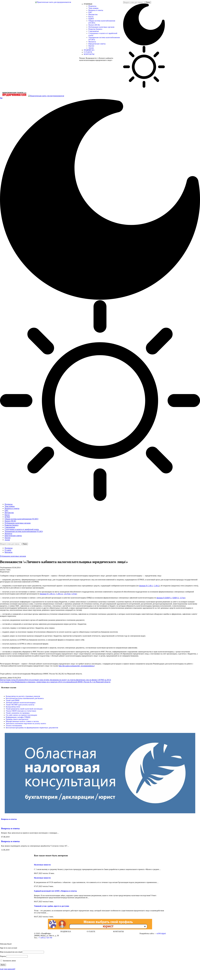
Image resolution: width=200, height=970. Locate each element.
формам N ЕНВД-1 (164, 598)
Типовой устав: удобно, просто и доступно (51, 906)
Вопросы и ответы (9, 819)
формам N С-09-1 (146, 586)
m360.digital (161, 933)
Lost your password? (7, 969)
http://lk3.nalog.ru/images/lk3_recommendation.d (76, 666)
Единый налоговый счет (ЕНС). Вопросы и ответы (55, 891)
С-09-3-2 (59, 594)
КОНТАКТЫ (118, 931)
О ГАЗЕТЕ (91, 931)
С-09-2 (156, 586)
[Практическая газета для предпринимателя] (32, 96)
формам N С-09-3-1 (47, 594)
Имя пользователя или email (11, 952)
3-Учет (74, 594)
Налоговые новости (42, 865)
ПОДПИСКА (65, 931)
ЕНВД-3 (175, 598)
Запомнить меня (9, 961)
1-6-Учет (67, 594)
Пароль (3, 956)
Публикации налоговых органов (13, 556)
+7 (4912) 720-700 (45, 938)
